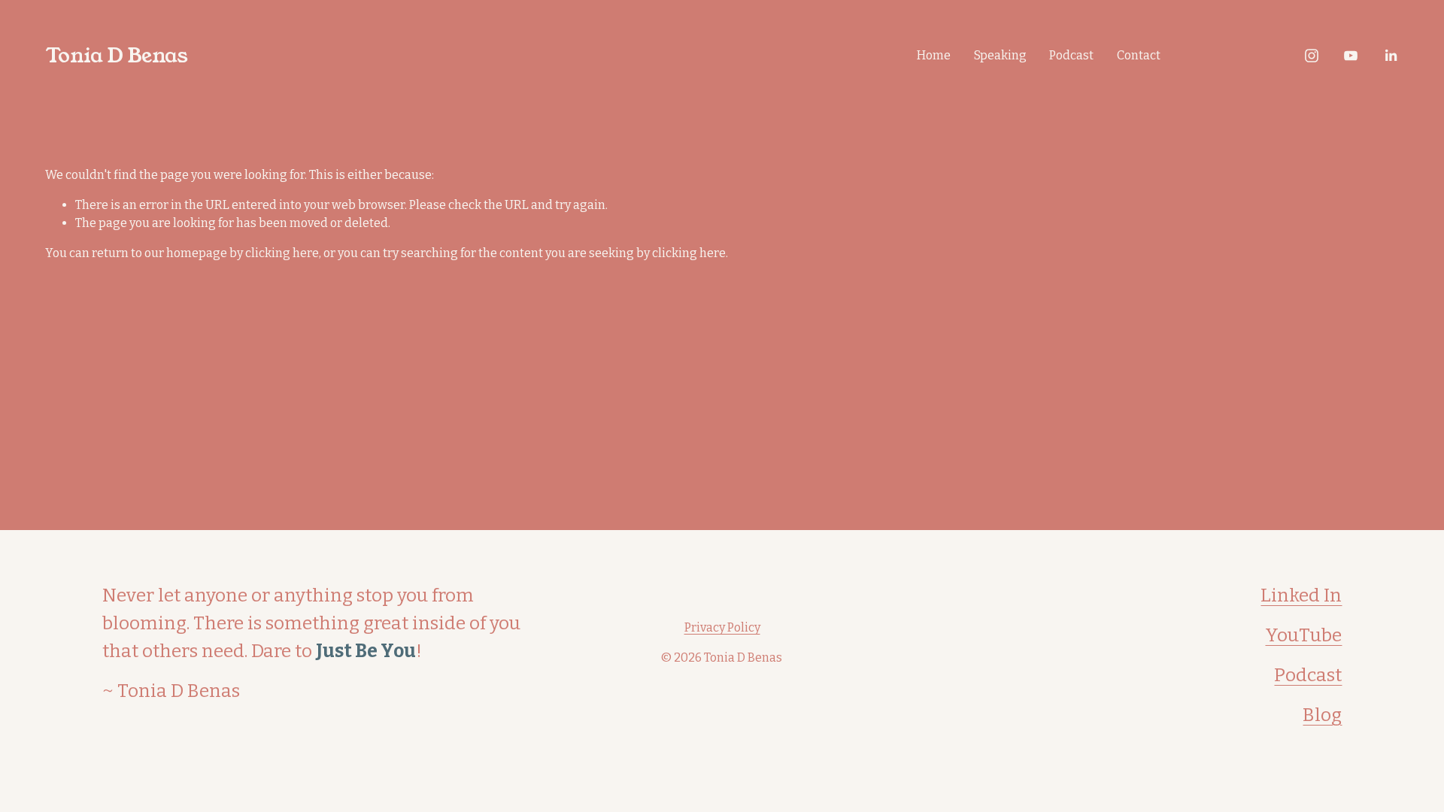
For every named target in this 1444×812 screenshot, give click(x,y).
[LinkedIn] (1390, 55)
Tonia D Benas (116, 55)
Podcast (1071, 55)
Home (934, 55)
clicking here (282, 253)
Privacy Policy (722, 627)
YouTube (1303, 635)
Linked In (1301, 595)
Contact (1138, 55)
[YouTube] (1350, 55)
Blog (1322, 715)
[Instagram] (1311, 55)
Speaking (1000, 55)
